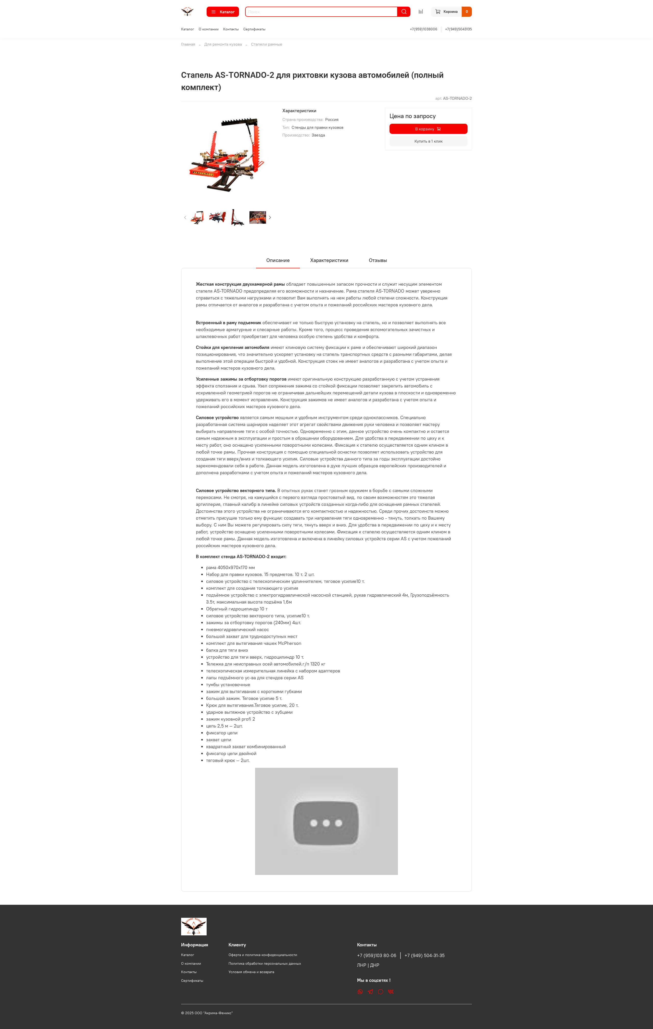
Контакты (231, 29)
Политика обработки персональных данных (265, 963)
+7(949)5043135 (458, 29)
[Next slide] (266, 154)
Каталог (227, 11)
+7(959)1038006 (423, 29)
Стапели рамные (266, 44)
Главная (188, 44)
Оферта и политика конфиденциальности (263, 954)
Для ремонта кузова (223, 44)
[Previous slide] (189, 154)
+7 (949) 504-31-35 (425, 955)
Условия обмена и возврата (251, 972)
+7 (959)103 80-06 (376, 955)
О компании (209, 29)
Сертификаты (254, 29)
